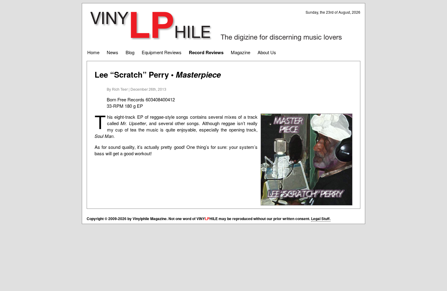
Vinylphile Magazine (150, 25)
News (112, 52)
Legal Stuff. (321, 218)
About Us (267, 52)
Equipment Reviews (162, 52)
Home (93, 52)
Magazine (240, 52)
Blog (130, 52)
